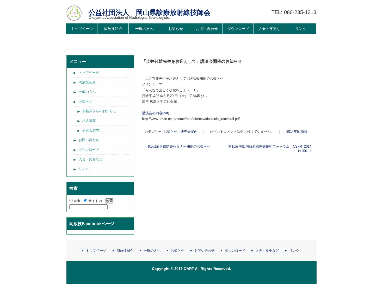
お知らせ (175, 29)
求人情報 (89, 121)
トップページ (82, 29)
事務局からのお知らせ (99, 111)
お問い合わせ (207, 29)
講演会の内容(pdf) (155, 113)
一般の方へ (144, 29)
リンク (300, 29)
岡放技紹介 (113, 29)
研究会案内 (189, 132)
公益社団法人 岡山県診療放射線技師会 (150, 12)
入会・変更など (269, 34)
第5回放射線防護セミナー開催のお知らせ (177, 146)
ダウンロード (238, 29)
